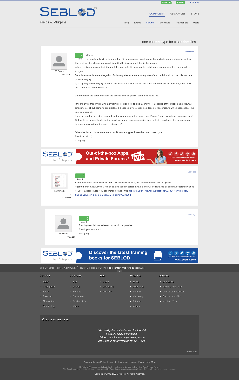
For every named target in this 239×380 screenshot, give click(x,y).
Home (58, 267)
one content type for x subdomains (169, 42)
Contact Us (168, 281)
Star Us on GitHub (172, 296)
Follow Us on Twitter (173, 286)
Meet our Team (170, 301)
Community (70, 267)
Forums (82, 267)
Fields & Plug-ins (53, 22)
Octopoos (121, 374)
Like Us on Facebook (173, 291)
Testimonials (191, 352)
